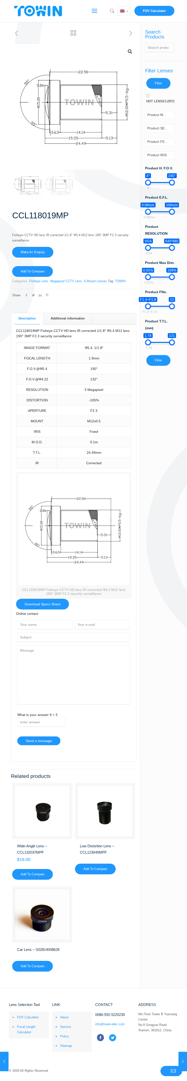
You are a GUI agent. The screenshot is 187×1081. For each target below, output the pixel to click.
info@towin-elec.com (110, 1024)
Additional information (68, 318)
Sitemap (66, 1046)
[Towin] (38, 11)
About (64, 1017)
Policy (64, 1036)
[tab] (27, 318)
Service (65, 1027)
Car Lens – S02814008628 (38, 949)
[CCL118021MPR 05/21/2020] (182, 1061)
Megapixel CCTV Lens (66, 281)
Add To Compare (32, 271)
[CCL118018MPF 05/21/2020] (4, 1061)
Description (27, 318)
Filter (158, 83)
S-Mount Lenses (95, 281)
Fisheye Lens (38, 281)
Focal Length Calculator (26, 1029)
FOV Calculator (154, 11)
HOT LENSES (160, 101)
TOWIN (120, 281)
